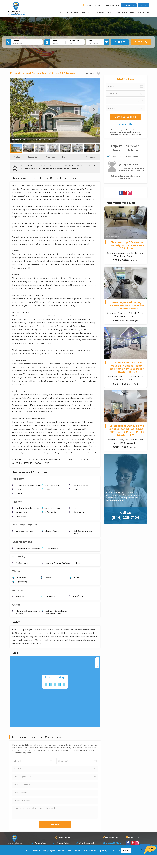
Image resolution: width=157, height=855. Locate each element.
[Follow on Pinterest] (125, 193)
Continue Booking (125, 117)
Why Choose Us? (126, 12)
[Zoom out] (97, 663)
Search (139, 42)
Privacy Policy (62, 843)
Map (77, 157)
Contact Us (129, 5)
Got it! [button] (126, 851)
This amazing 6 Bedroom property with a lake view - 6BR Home (126, 245)
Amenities (50, 157)
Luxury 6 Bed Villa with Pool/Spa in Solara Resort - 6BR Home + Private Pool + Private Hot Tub (126, 367)
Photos (16, 157)
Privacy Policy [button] (101, 850)
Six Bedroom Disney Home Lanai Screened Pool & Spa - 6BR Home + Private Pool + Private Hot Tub (127, 430)
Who (90, 41)
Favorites (143, 12)
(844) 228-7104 (112, 5)
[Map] (55, 691)
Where (16, 41)
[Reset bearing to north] (97, 666)
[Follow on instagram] (130, 193)
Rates (64, 157)
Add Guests (93, 43)
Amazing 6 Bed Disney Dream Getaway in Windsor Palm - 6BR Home (127, 305)
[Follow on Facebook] (121, 193)
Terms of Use (40, 843)
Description (33, 157)
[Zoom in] (97, 659)
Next (93, 109)
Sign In (143, 5)
